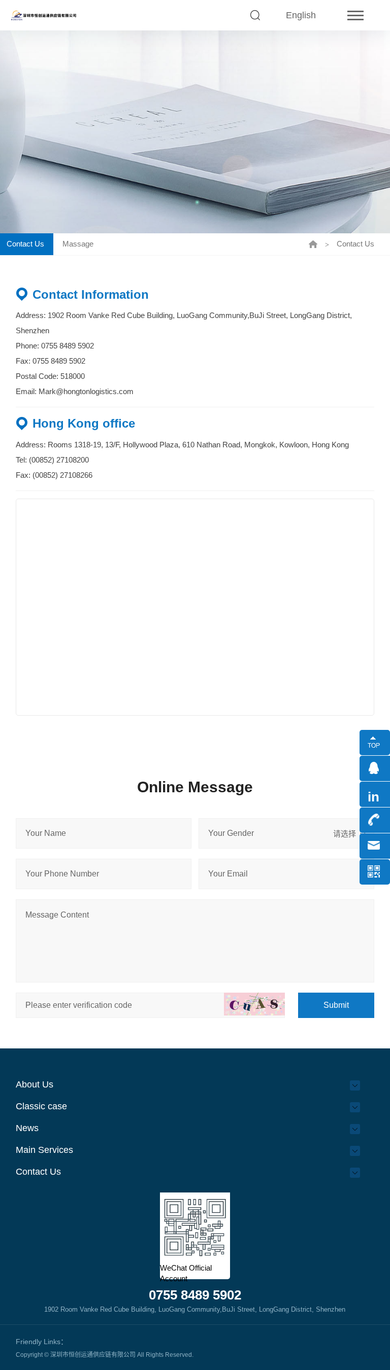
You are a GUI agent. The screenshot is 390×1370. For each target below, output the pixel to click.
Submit (336, 1005)
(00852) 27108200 (58, 459)
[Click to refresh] (254, 1004)
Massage (77, 243)
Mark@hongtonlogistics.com (86, 391)
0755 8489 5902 (67, 345)
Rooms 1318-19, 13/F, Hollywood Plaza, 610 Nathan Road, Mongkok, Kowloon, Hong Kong (198, 444)
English (301, 15)
